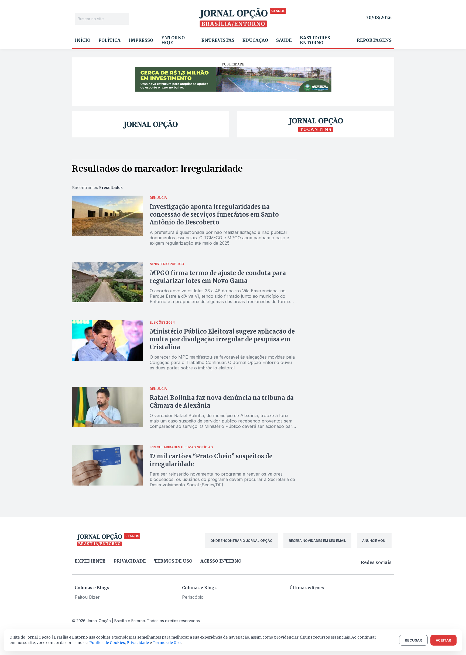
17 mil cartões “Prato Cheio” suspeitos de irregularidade (211, 460)
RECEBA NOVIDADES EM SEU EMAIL (317, 541)
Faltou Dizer (87, 597)
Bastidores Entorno (315, 40)
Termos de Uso (167, 642)
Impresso (141, 40)
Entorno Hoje (173, 40)
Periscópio (193, 597)
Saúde (284, 40)
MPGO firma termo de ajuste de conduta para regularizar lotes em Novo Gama (218, 277)
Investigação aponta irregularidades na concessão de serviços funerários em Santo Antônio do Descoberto (214, 214)
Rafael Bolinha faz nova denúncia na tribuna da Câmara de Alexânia (222, 401)
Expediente (90, 561)
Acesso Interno (220, 561)
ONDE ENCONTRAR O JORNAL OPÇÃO (241, 541)
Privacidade (130, 561)
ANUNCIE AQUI (374, 541)
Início (82, 40)
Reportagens (374, 40)
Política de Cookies (107, 642)
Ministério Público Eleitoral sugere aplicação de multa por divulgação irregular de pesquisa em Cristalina (222, 339)
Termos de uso (173, 561)
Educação (255, 40)
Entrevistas (217, 40)
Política (109, 40)
